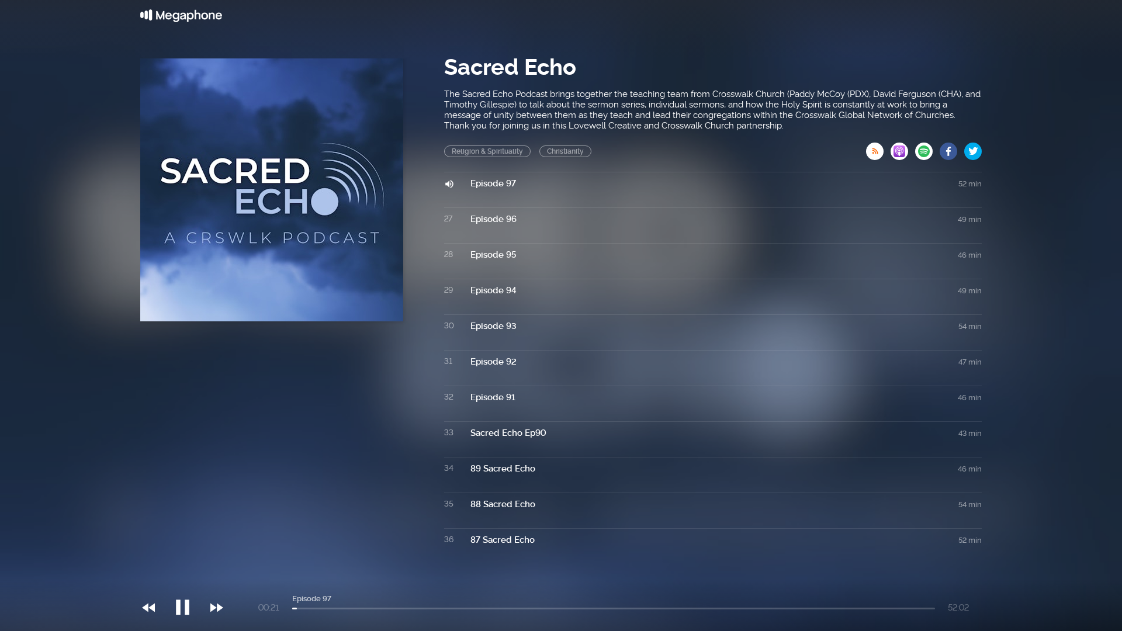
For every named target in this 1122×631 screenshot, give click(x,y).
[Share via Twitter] (973, 148)
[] (188, 583)
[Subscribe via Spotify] (927, 148)
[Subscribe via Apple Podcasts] (903, 148)
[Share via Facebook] (952, 148)
